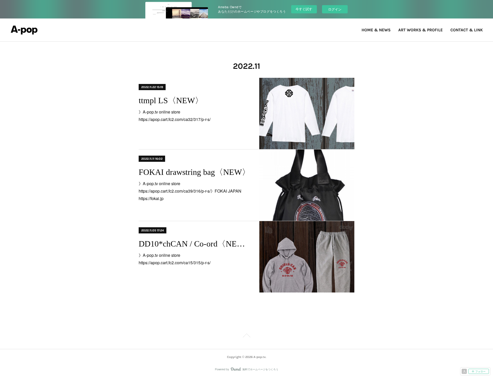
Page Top (246, 336)
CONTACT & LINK (466, 29)
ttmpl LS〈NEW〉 (171, 100)
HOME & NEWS (376, 29)
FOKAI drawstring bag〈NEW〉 (194, 172)
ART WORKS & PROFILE (420, 29)
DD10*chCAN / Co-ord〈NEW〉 (194, 243)
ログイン (335, 9)
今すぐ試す (304, 8)
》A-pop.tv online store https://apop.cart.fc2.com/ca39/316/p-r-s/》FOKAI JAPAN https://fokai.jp (192, 191)
